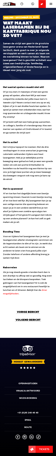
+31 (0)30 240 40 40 (28, 412)
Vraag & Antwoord (28, 390)
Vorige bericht (28, 312)
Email (28, 420)
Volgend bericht (28, 320)
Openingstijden (28, 383)
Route (28, 427)
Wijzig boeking (28, 398)
